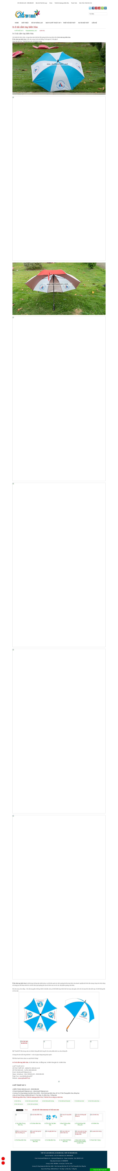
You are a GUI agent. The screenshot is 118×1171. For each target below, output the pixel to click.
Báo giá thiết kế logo (41, 3)
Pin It (26, 1109)
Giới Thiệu (25, 22)
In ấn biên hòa (95, 1123)
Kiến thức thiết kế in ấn (85, 3)
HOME (17, 22)
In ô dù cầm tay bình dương (48, 1101)
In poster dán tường (95, 1140)
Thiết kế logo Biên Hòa (19, 1097)
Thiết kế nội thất (69, 22)
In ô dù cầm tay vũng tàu (32, 1104)
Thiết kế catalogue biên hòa (62, 3)
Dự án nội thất (83, 22)
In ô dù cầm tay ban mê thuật (31, 1101)
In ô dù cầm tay (17, 1101)
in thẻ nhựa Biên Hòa (20, 1140)
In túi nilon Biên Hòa (35, 1123)
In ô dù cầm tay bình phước (64, 1101)
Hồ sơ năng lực (37, 22)
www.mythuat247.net (24, 1078)
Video (50, 3)
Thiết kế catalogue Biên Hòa (34, 1097)
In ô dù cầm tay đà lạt (79, 1101)
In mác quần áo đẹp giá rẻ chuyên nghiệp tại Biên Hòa (80, 1141)
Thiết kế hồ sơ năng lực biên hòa (53, 1097)
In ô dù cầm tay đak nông (93, 1101)
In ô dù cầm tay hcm (18, 1104)
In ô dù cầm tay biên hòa (20, 1062)
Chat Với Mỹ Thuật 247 (100, 1169)
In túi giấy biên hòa (50, 1140)
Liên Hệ (94, 22)
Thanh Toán (74, 3)
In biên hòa (42, 30)
